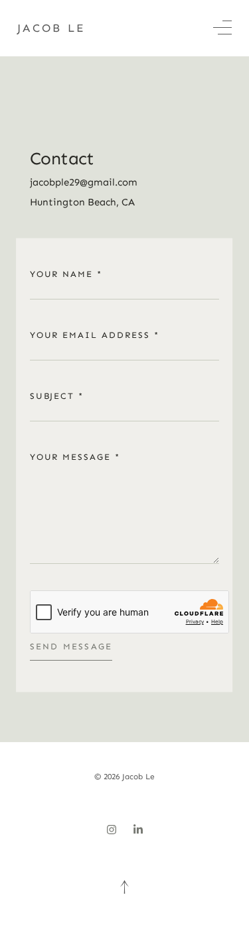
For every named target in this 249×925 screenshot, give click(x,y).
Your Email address (94, 335)
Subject (57, 396)
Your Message (75, 457)
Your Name (66, 274)
